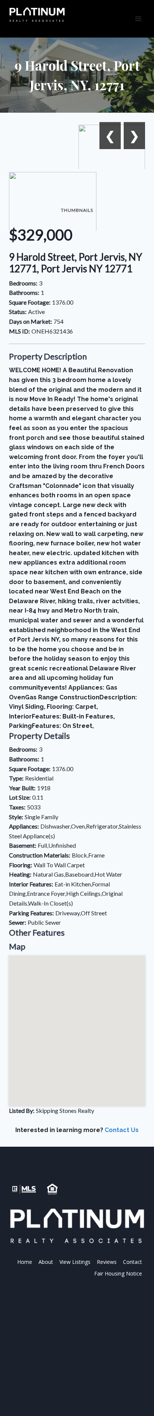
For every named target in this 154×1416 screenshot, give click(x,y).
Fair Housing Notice (118, 1273)
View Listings (74, 1261)
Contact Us (122, 1130)
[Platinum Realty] (37, 15)
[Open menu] (138, 18)
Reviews (107, 1261)
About (45, 1261)
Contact (132, 1261)
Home (24, 1261)
